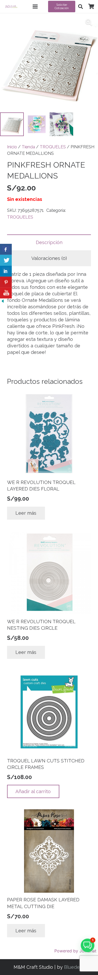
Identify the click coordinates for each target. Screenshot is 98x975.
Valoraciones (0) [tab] (49, 258)
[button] (80, 6)
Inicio (12, 146)
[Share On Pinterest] (6, 282)
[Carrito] (91, 6)
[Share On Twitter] (6, 260)
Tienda (28, 146)
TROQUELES (53, 146)
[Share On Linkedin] (6, 271)
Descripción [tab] (49, 242)
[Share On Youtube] (6, 293)
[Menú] (35, 6)
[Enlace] (11, 6)
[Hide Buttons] (2, 302)
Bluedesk (74, 967)
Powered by (75, 950)
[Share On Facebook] (6, 249)
